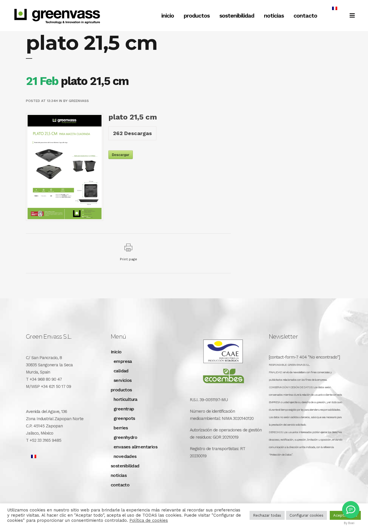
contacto (120, 485)
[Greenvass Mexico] (350, 509)
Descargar (120, 154)
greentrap (124, 409)
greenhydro (125, 437)
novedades (125, 456)
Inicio (116, 352)
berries (121, 428)
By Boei (349, 523)
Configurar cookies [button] (306, 515)
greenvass (79, 101)
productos (121, 390)
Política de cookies (148, 520)
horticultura (125, 399)
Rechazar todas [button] (267, 515)
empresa (123, 361)
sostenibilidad (125, 466)
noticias (118, 475)
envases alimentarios (135, 447)
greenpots (124, 418)
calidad (121, 371)
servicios (123, 380)
